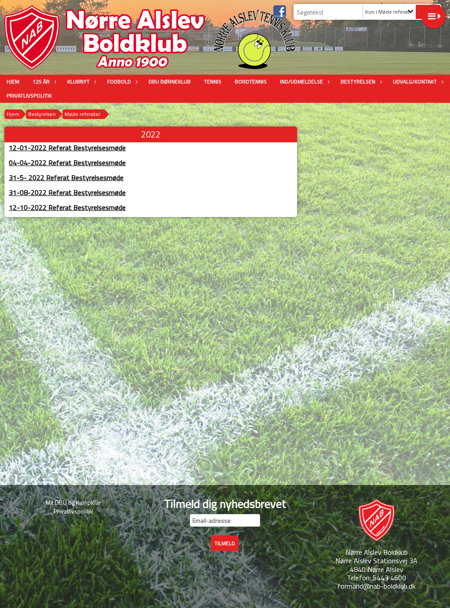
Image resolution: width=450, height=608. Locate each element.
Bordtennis (251, 81)
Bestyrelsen (358, 81)
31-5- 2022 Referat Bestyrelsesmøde (66, 177)
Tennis (212, 81)
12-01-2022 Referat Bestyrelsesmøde (67, 147)
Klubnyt (78, 81)
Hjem (13, 81)
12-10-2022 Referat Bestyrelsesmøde (67, 207)
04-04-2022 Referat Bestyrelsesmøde (67, 162)
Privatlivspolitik (29, 95)
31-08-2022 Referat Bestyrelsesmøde (67, 192)
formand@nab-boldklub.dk (376, 586)
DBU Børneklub (170, 81)
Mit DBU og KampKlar (73, 502)
